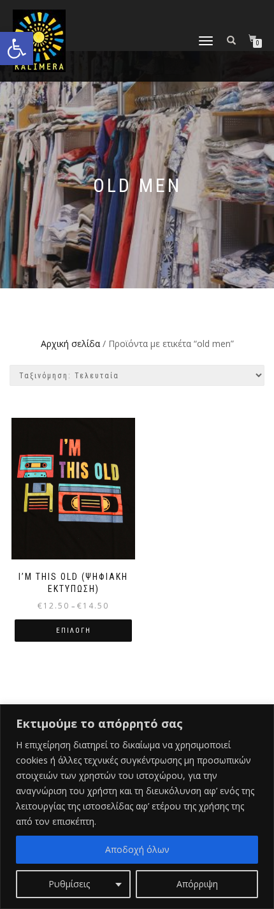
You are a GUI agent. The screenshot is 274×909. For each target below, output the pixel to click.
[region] (137, 806)
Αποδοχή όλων (137, 849)
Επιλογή (73, 630)
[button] (16, 48)
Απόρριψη (197, 884)
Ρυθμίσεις (69, 884)
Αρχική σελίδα (70, 343)
